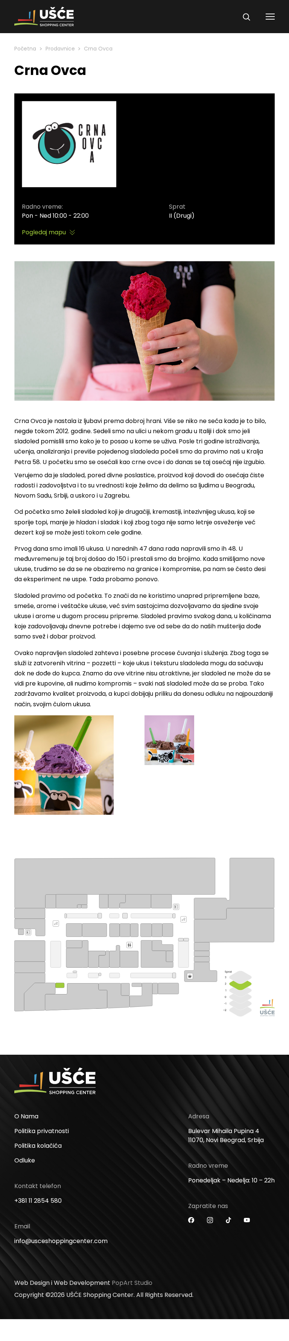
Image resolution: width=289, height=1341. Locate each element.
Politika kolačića (38, 1145)
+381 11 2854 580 (38, 1200)
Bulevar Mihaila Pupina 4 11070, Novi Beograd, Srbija (226, 1135)
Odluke (24, 1160)
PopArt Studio (132, 1282)
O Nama (26, 1116)
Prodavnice (60, 48)
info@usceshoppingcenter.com (61, 1241)
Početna (25, 48)
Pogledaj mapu (44, 232)
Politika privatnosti (41, 1131)
